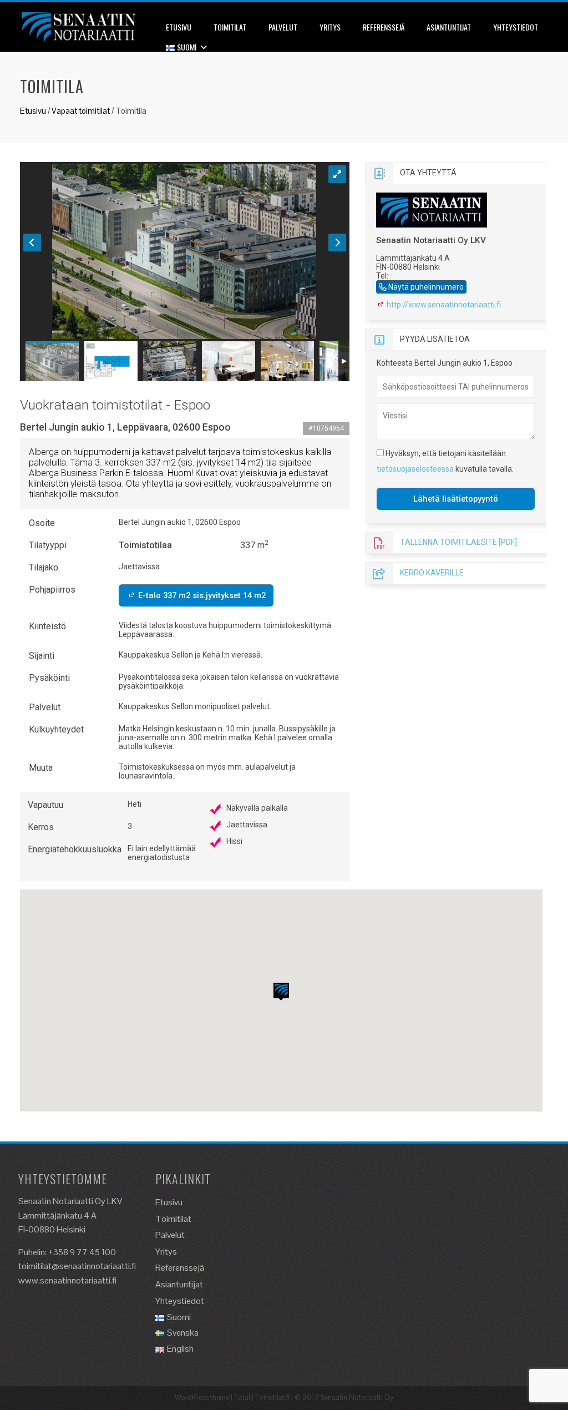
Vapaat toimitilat (81, 110)
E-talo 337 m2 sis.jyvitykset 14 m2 (201, 595)
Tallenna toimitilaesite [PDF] (458, 541)
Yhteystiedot (515, 27)
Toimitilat (230, 27)
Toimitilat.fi (272, 1397)
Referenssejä (383, 27)
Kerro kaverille (432, 571)
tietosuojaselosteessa (415, 468)
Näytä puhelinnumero (426, 286)
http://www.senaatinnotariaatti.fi (443, 304)
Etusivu (178, 27)
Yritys (330, 27)
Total (242, 1397)
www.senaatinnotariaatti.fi (67, 1280)
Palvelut (282, 27)
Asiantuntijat (449, 27)
